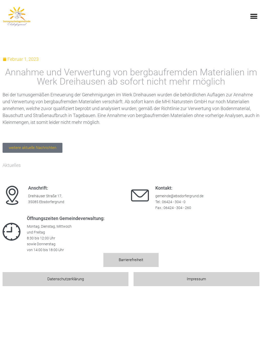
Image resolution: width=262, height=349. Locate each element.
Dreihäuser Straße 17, (45, 196)
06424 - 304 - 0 (173, 202)
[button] (253, 16)
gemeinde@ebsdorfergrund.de (179, 196)
